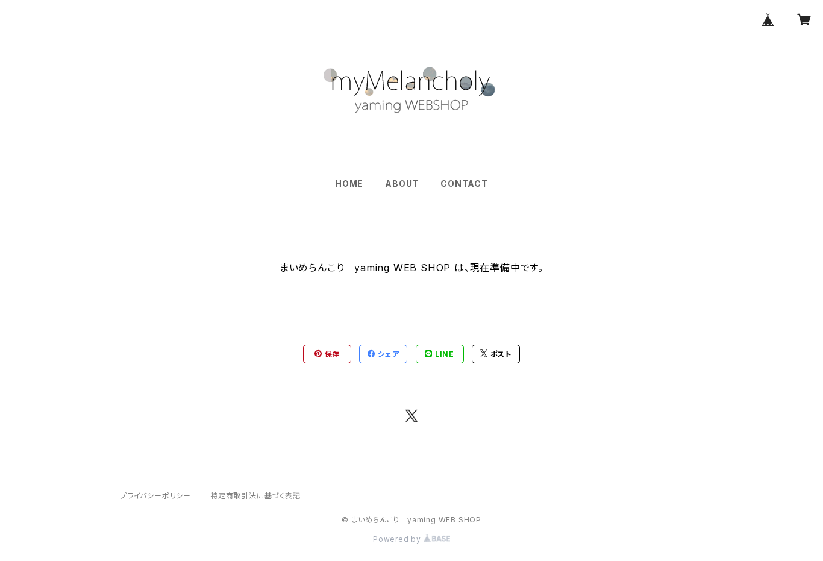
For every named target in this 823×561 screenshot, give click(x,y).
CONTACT (464, 183)
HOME (349, 183)
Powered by (398, 539)
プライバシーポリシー (155, 495)
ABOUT (402, 183)
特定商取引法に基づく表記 (255, 495)
